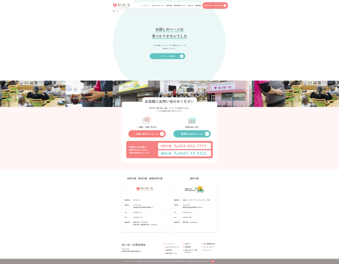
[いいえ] (337, 261)
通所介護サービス (179, 5)
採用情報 (198, 5)
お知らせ (190, 5)
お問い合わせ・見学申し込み (191, 251)
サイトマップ (208, 250)
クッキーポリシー (209, 247)
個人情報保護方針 (209, 244)
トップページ (145, 5)
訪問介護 (169, 5)
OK (213, 261)
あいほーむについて (158, 5)
